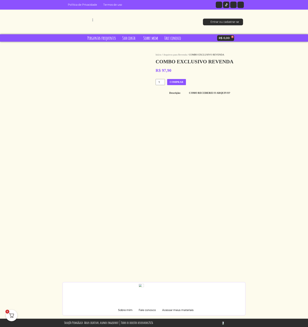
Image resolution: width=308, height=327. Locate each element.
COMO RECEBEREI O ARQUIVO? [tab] (209, 93)
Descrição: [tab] (175, 93)
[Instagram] (219, 5)
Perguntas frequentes (101, 38)
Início (158, 54)
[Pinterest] (240, 5)
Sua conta (128, 38)
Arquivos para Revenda (175, 54)
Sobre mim (150, 38)
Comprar (176, 82)
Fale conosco (172, 38)
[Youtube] (233, 5)
